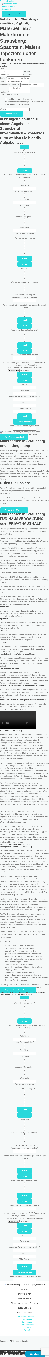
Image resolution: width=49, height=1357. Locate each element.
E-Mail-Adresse (24, 408)
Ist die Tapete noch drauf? (24, 191)
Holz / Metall (24, 206)
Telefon (3, 78)
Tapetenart (24, 268)
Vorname (26, 71)
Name (3, 68)
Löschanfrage (27, 1319)
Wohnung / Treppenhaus (24, 217)
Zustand (24, 308)
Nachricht (4, 92)
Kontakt (27, 1330)
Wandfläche (24, 200)
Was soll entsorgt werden (24, 233)
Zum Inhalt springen (7, 1)
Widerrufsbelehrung (26, 1325)
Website (3, 109)
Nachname (27, 75)
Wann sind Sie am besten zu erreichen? (24, 397)
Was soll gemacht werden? (24, 152)
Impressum (26, 1327)
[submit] (24, 147)
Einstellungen (35, 1354)
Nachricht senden (11, 114)
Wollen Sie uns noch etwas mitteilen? (24, 355)
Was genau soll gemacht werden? (24, 297)
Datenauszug (27, 1322)
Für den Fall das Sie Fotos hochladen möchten (25, 368)
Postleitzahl (24, 390)
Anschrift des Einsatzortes (10, 85)
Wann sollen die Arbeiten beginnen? (24, 330)
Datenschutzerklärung (26, 1317)
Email (3, 81)
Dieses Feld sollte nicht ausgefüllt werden (25, 426)
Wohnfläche (24, 185)
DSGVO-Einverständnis (10, 95)
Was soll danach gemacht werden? (24, 282)
